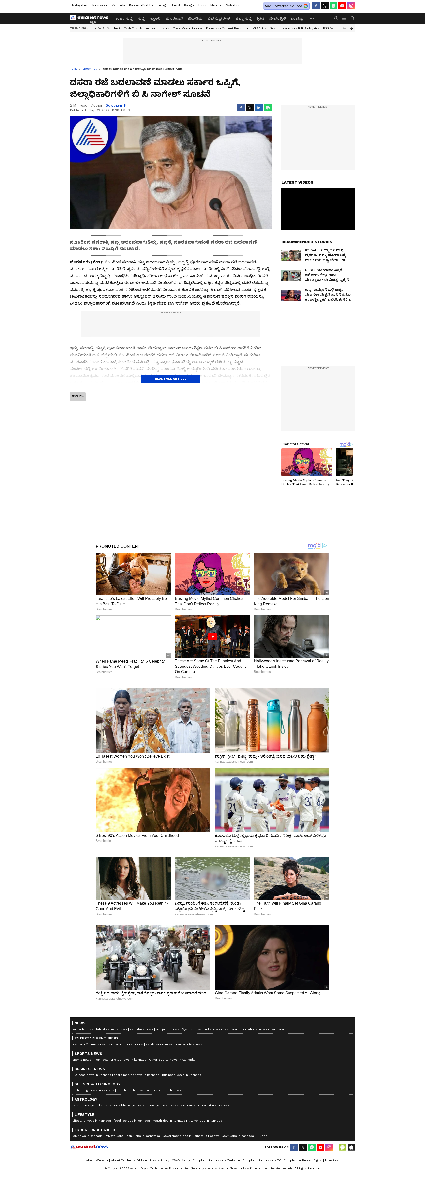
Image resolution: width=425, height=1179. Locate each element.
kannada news (82, 1029)
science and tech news (163, 1090)
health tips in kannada (168, 1120)
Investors (332, 1160)
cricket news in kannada (128, 1059)
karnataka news (141, 1029)
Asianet (89, 1146)
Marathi (216, 5)
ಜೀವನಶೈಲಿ (277, 18)
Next (351, 28)
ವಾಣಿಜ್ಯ (297, 18)
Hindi (202, 5)
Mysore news (192, 1029)
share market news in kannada (136, 1075)
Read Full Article (170, 378)
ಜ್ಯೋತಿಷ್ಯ (195, 18)
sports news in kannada (90, 1059)
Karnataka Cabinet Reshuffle (227, 28)
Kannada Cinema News (89, 1044)
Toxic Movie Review (187, 28)
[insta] (351, 5)
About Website (97, 1160)
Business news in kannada (91, 1075)
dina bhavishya (125, 1105)
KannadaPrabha (141, 5)
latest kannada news (111, 1029)
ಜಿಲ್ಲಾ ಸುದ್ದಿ (243, 18)
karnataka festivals (216, 1105)
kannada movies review (125, 1044)
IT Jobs (262, 1136)
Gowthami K (116, 105)
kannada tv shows (189, 1044)
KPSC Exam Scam (265, 28)
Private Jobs (114, 1136)
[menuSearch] (353, 18)
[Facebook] (316, 5)
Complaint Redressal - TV (262, 1160)
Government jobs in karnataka (185, 1136)
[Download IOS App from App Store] (351, 1147)
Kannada (118, 5)
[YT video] (342, 5)
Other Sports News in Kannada (172, 1059)
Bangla (189, 5)
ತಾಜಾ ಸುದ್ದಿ (124, 18)
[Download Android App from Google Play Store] (342, 1147)
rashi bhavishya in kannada (91, 1105)
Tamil (175, 5)
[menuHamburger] (344, 18)
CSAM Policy (181, 1160)
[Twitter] (325, 5)
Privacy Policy (159, 1160)
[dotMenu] (312, 18)
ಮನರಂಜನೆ (174, 18)
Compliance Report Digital (303, 1160)
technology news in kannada (93, 1090)
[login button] (337, 18)
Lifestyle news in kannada (91, 1120)
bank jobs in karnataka (143, 1136)
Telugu (162, 5)
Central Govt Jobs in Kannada (232, 1136)
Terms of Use (137, 1160)
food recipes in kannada (132, 1120)
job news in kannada (87, 1136)
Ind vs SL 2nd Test (106, 28)
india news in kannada (220, 1029)
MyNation (233, 5)
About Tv (117, 1160)
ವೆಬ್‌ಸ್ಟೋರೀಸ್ (218, 18)
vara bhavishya (149, 1105)
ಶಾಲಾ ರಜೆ (78, 396)
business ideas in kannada (181, 1075)
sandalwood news (159, 1044)
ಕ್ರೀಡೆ (260, 18)
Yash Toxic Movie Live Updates (146, 28)
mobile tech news (130, 1090)
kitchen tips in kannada (205, 1120)
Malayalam (80, 5)
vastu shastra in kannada (180, 1105)
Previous (344, 28)
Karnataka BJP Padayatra (300, 28)
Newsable (100, 5)
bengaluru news (167, 1029)
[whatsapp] (333, 5)
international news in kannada (262, 1029)
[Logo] (91, 18)
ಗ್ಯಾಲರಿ (155, 18)
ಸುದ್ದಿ (141, 18)
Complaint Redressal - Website (216, 1160)
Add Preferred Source (283, 6)
